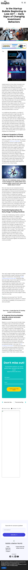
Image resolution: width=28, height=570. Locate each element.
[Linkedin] (15, 557)
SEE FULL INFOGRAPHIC (17, 79)
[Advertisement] (7, 498)
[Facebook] (10, 557)
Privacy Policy (14, 565)
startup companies (15, 141)
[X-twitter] (13, 557)
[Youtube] (18, 557)
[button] (22, 3)
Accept (4, 567)
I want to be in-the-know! (14, 389)
